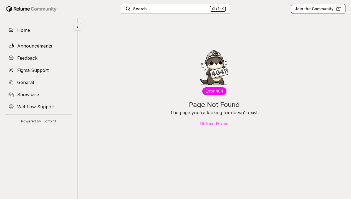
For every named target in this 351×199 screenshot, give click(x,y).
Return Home (214, 123)
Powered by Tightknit (38, 121)
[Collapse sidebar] (77, 27)
